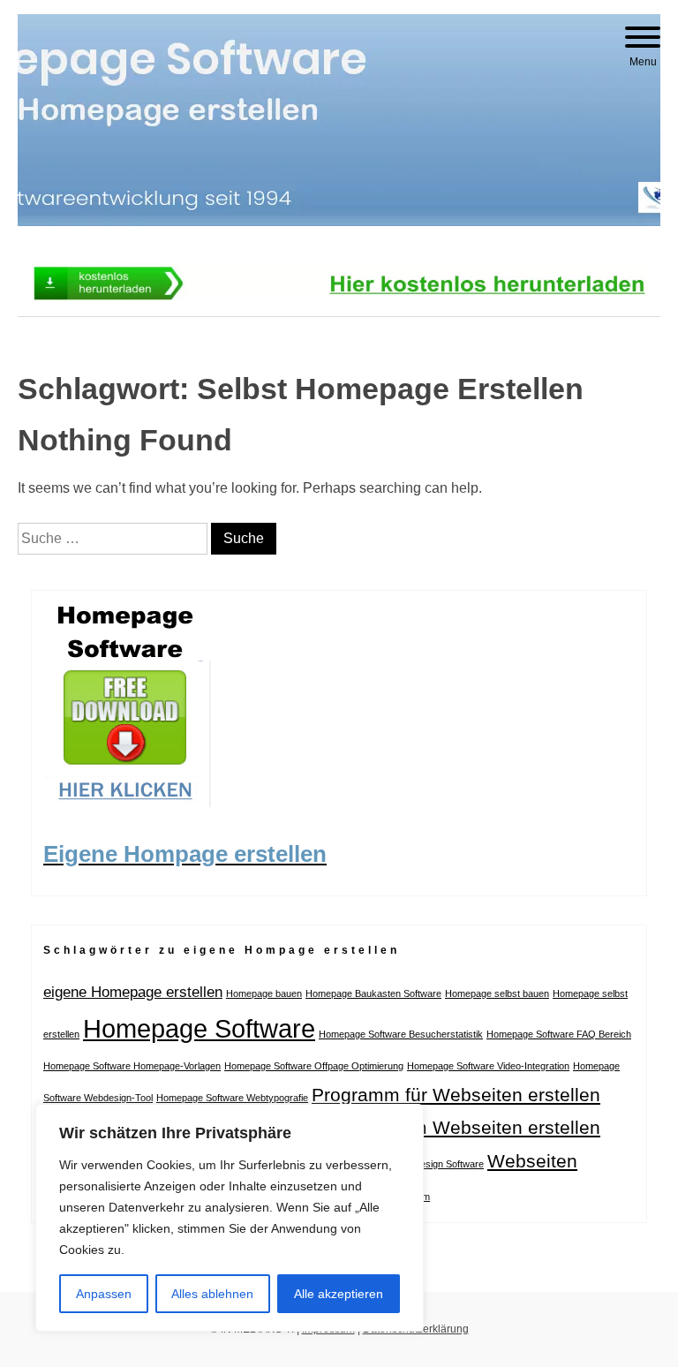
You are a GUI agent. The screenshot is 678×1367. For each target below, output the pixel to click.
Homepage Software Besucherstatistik (401, 1034)
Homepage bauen (264, 993)
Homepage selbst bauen (497, 993)
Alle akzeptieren (338, 1294)
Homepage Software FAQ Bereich (558, 1034)
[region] (229, 1218)
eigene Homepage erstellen (132, 992)
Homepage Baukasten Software (373, 993)
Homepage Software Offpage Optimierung (313, 1066)
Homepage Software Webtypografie (232, 1097)
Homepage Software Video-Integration (488, 1066)
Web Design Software (437, 1164)
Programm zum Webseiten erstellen (449, 1127)
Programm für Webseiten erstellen (456, 1094)
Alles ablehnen (212, 1294)
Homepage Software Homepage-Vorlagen (132, 1066)
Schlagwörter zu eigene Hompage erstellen (221, 950)
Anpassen (104, 1294)
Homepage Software (199, 1028)
